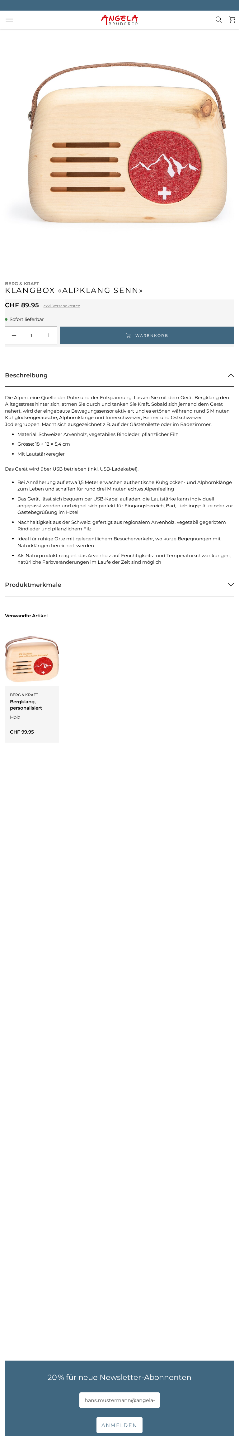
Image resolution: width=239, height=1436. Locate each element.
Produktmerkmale (33, 584)
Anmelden (119, 1425)
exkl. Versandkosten (62, 306)
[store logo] (119, 20)
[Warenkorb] (230, 20)
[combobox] (222, 24)
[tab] (119, 375)
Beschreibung (26, 375)
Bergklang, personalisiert (26, 705)
